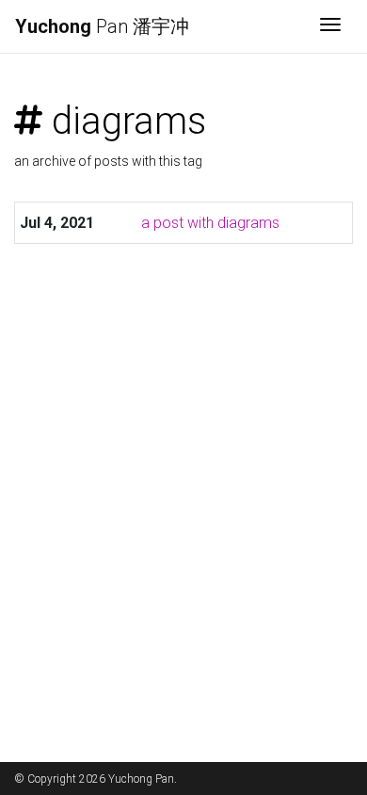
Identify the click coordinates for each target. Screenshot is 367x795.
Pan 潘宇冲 (102, 26)
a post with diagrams (210, 223)
